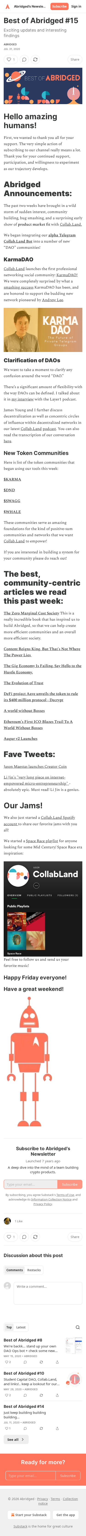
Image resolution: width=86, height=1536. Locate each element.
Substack (20, 1526)
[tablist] (23, 1270)
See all (13, 1439)
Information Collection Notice (51, 1199)
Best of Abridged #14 (24, 1406)
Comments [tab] (14, 1270)
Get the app (65, 1515)
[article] (43, 1351)
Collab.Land (14, 269)
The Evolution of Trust (23, 683)
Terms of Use (65, 1195)
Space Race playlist (42, 841)
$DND (9, 490)
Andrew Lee (52, 300)
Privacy (42, 1499)
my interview (22, 399)
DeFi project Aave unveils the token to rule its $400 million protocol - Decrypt (41, 697)
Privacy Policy (42, 1204)
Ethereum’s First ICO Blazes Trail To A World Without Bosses (38, 725)
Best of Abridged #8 (23, 1340)
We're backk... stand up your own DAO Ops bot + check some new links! (30, 1348)
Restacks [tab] (34, 1270)
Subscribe (59, 6)
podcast (49, 429)
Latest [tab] (21, 1327)
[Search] (77, 1327)
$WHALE (12, 512)
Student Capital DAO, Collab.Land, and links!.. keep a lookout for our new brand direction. (30, 1381)
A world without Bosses (24, 711)
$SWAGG (12, 501)
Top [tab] (9, 1327)
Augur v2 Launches (20, 739)
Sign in (76, 6)
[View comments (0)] (24, 59)
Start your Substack (31, 1515)
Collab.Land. (71, 224)
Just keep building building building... (25, 1414)
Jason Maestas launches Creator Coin (35, 767)
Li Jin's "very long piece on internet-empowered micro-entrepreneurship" (36, 780)
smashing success (18, 287)
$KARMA (12, 479)
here (7, 441)
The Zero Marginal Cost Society (31, 613)
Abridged (10, 44)
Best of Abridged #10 (24, 1373)
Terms (55, 1499)
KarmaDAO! (67, 275)
